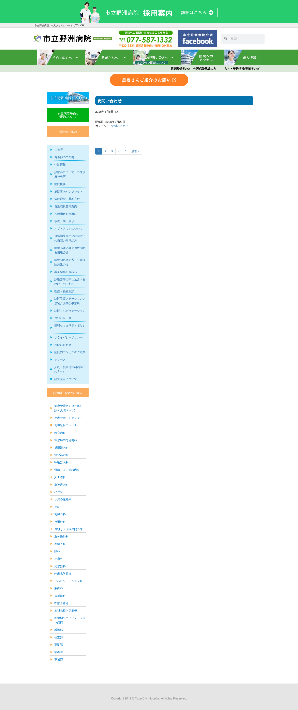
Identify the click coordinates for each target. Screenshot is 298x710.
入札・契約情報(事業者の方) (242, 68)
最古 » (135, 151)
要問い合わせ (119, 126)
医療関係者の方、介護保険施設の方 (193, 68)
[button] (68, 131)
